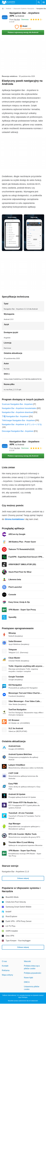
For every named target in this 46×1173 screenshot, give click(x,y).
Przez (14, 19)
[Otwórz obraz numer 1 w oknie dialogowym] (34, 232)
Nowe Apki (28, 978)
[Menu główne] (43, 2)
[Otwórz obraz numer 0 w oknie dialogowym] (12, 232)
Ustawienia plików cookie (31, 988)
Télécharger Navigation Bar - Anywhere (18, 420)
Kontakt (5, 966)
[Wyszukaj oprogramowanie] (38, 2)
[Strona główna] (3, 9)
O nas (4, 961)
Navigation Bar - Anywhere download (17, 412)
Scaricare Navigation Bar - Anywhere (17, 404)
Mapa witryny (7, 975)
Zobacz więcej (23, 878)
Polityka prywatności (32, 973)
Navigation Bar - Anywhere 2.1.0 (15, 872)
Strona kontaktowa (14, 519)
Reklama (5, 970)
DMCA (27, 982)
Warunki (27, 961)
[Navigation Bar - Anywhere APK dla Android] (5, 17)
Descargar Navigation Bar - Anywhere (17, 431)
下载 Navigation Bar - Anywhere (15, 416)
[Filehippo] (8, 2)
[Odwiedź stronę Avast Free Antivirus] (23, 27)
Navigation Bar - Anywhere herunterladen (19, 408)
